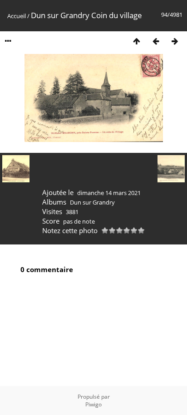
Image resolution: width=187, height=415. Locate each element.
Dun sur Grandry (92, 202)
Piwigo (93, 404)
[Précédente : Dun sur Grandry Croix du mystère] (155, 41)
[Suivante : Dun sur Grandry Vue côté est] (174, 41)
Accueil (16, 16)
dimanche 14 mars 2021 (109, 193)
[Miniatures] (136, 41)
